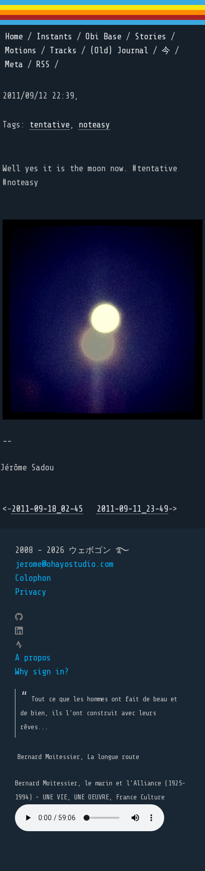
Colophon (33, 578)
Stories (150, 36)
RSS (43, 64)
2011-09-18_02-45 (47, 509)
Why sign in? (42, 671)
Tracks (63, 50)
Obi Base (103, 36)
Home (14, 36)
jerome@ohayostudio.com (64, 564)
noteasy (94, 124)
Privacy (30, 592)
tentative (49, 124)
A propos (33, 657)
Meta (14, 64)
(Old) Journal (119, 50)
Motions (20, 50)
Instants (54, 36)
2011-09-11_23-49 (132, 509)
